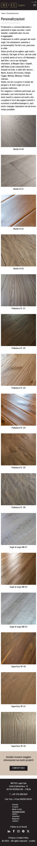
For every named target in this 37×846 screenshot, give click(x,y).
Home (3, 13)
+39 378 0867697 (19, 794)
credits (32, 841)
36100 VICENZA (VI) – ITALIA (18, 789)
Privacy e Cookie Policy (18, 838)
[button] (34, 5)
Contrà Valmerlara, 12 (18, 786)
